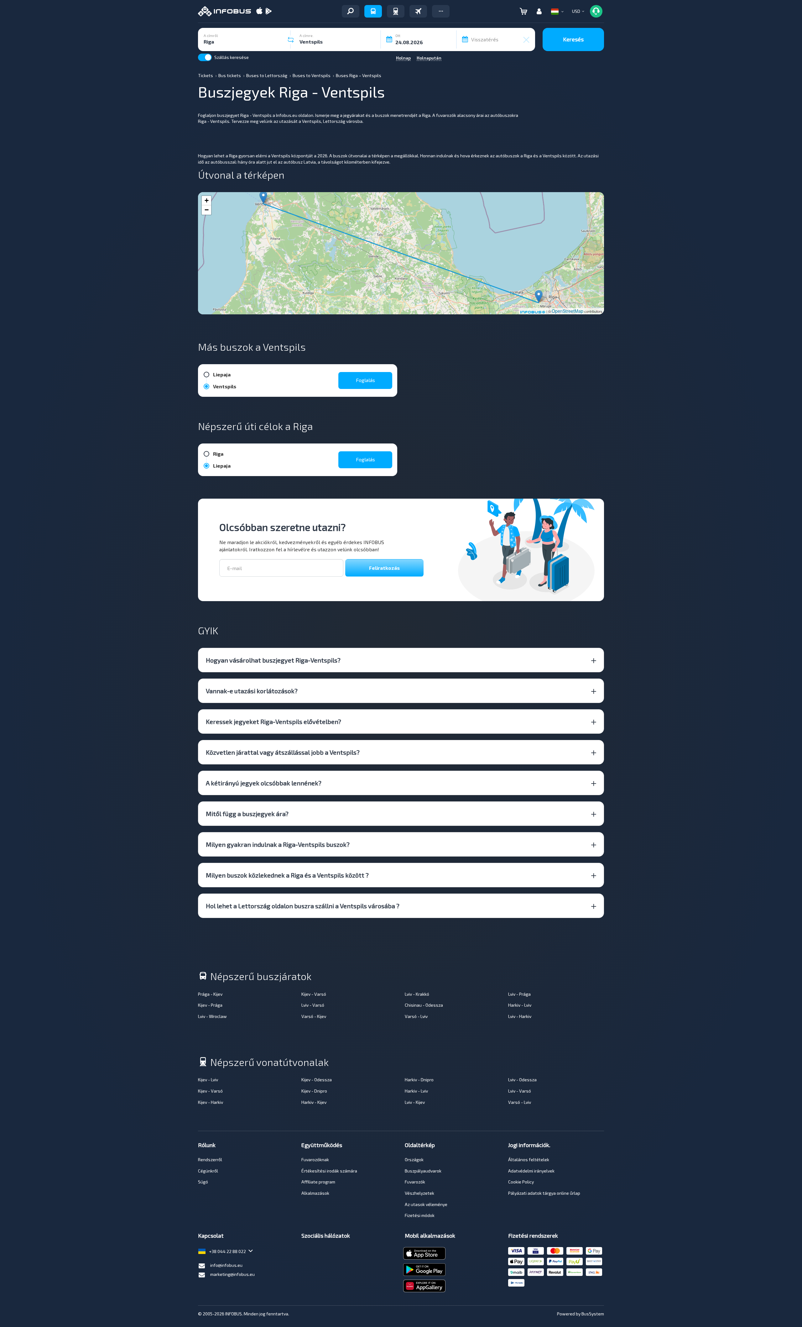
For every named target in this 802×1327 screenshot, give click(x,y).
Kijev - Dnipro (314, 1091)
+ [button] (207, 200)
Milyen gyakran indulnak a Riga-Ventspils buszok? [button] (278, 844)
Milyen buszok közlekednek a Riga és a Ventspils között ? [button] (287, 875)
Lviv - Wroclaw (212, 1016)
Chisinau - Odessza (424, 1005)
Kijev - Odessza (316, 1079)
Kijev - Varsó (313, 994)
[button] (441, 11)
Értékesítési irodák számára (329, 1170)
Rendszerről (210, 1159)
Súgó (203, 1181)
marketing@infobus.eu (232, 1274)
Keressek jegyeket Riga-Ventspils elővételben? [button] (273, 721)
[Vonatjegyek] (395, 11)
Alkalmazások (315, 1193)
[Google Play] (268, 11)
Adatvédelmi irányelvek (531, 1170)
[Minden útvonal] (350, 11)
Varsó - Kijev (313, 1016)
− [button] (207, 210)
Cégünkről (208, 1170)
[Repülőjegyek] (418, 11)
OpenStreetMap (567, 311)
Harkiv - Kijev (313, 1102)
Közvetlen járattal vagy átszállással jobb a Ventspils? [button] (283, 752)
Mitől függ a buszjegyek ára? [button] (247, 813)
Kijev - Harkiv (210, 1102)
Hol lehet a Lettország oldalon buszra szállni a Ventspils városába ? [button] (302, 906)
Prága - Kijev (210, 994)
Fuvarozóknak (315, 1159)
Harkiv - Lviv (519, 1005)
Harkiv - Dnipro (419, 1079)
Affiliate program (318, 1181)
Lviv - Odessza (522, 1079)
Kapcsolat (211, 1235)
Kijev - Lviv (208, 1079)
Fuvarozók (415, 1181)
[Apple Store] (259, 11)
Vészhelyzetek (419, 1193)
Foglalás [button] (365, 380)
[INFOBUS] (224, 11)
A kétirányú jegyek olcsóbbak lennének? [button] (263, 783)
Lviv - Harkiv (519, 1016)
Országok (414, 1159)
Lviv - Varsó (312, 1005)
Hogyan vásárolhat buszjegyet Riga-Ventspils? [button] (273, 660)
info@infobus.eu (226, 1265)
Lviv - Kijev (415, 1102)
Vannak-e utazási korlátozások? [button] (252, 691)
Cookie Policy (521, 1181)
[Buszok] (373, 11)
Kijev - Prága (210, 1005)
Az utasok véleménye (426, 1204)
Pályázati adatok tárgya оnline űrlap (544, 1193)
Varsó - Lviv (416, 1016)
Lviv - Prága (519, 994)
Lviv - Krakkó (417, 994)
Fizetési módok (420, 1215)
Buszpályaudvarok (423, 1170)
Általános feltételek (528, 1159)
